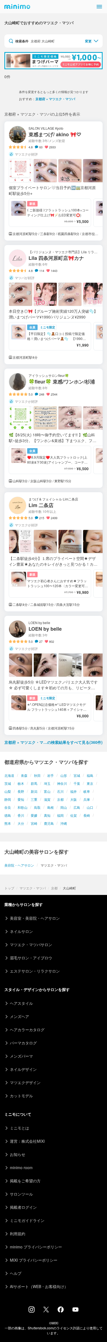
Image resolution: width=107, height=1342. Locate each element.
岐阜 (86, 791)
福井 (73, 791)
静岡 (7, 799)
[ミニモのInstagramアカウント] (32, 1311)
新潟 (34, 791)
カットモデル (21, 1095)
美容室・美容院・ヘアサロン (35, 918)
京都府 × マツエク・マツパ (55, 98)
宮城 (77, 775)
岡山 (63, 807)
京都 (60, 799)
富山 (47, 791)
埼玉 (47, 783)
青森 (24, 775)
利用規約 (17, 1233)
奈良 (7, 807)
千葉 (77, 783)
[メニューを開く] (99, 6)
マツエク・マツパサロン (31, 944)
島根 (50, 807)
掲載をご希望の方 (25, 1180)
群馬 (34, 783)
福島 (90, 775)
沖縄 (63, 823)
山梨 (7, 791)
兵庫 (86, 799)
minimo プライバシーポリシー (36, 1247)
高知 (47, 815)
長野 (21, 791)
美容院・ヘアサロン (19, 865)
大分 (21, 823)
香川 (21, 815)
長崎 (86, 815)
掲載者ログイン (23, 1207)
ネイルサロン (21, 931)
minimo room (21, 1167)
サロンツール (21, 1194)
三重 (34, 799)
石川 (60, 791)
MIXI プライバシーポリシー (33, 1260)
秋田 (37, 775)
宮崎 (34, 823)
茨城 (7, 783)
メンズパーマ (21, 1056)
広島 (77, 807)
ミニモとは (19, 1128)
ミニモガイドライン (27, 1220)
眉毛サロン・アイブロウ (31, 957)
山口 (90, 807)
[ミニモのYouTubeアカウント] (75, 1310)
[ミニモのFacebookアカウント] (61, 1311)
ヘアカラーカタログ (27, 1029)
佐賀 (73, 815)
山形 (63, 775)
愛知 (21, 799)
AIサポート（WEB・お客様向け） (39, 1286)
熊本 (7, 823)
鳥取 (37, 807)
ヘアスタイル (21, 1003)
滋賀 (47, 799)
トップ (9, 888)
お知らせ (17, 1154)
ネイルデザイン (23, 1069)
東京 (90, 783)
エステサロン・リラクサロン (35, 971)
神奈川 (62, 783)
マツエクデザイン (25, 1082)
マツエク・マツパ (32, 888)
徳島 (7, 815)
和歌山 (22, 807)
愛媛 (34, 815)
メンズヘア (19, 1016)
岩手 (50, 775)
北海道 (9, 775)
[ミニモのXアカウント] (46, 1310)
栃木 (21, 783)
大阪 (73, 799)
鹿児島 (49, 823)
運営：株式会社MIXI (27, 1141)
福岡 (60, 815)
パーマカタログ (23, 1043)
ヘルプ (15, 1273)
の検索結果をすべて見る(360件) (53, 742)
